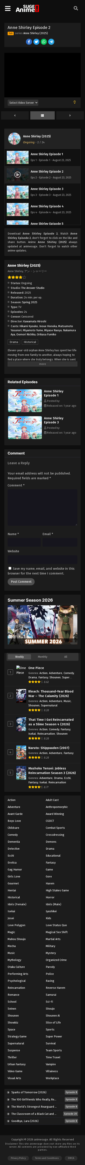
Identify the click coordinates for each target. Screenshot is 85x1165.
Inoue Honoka (48, 326)
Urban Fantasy (17, 1064)
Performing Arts (18, 973)
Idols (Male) (53, 904)
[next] (70, 115)
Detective (14, 848)
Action (43, 673)
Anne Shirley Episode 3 (53, 420)
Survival (51, 1043)
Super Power (54, 1036)
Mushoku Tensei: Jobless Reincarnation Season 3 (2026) (52, 770)
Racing (50, 980)
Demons (51, 841)
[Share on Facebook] (29, 42)
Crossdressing (55, 834)
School (12, 1001)
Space (11, 1029)
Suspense (14, 1050)
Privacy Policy (18, 1158)
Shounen (55, 677)
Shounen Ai (53, 1015)
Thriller (12, 1057)
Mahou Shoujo (17, 939)
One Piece (36, 668)
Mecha (12, 946)
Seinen (12, 1008)
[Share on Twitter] (36, 42)
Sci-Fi (49, 1001)
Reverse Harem (55, 987)
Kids (48, 918)
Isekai (32, 733)
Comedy (69, 673)
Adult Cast (52, 800)
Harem (50, 883)
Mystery (51, 953)
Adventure (55, 673)
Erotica (12, 862)
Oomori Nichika (26, 334)
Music (67, 701)
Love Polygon (16, 925)
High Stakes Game (57, 890)
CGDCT (50, 820)
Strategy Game (17, 1036)
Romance (13, 994)
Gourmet (13, 883)
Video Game (15, 1071)
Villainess (52, 1071)
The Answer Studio (32, 288)
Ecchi (67, 778)
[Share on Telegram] (51, 42)
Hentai (12, 890)
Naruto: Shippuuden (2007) (48, 748)
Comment (16, 485)
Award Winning (55, 814)
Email (47, 534)
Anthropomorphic (57, 807)
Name (13, 534)
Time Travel (53, 1057)
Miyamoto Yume (33, 330)
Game (49, 869)
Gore (49, 876)
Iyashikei (51, 911)
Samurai (51, 994)
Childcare (13, 827)
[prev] (15, 115)
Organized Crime (56, 960)
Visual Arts (14, 1078)
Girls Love (14, 876)
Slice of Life (53, 1022)
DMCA (71, 1158)
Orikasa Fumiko (46, 334)
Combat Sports (55, 827)
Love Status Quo (56, 925)
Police (50, 973)
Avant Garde (15, 814)
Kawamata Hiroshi (34, 321)
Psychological (17, 980)
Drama (14, 342)
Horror (50, 897)
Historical (30, 342)
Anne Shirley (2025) (35, 33)
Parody (50, 967)
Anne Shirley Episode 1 (53, 393)
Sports (50, 1029)
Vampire (51, 1064)
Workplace (52, 1078)
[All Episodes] (42, 115)
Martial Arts (53, 939)
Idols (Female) (17, 904)
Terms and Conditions (47, 1158)
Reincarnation (46, 733)
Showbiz (13, 1022)
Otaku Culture (16, 967)
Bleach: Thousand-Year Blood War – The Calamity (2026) (50, 693)
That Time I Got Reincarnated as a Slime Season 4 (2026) (51, 722)
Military (50, 946)
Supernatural (49, 705)
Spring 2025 (29, 302)
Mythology (14, 960)
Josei (11, 918)
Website (13, 551)
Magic (11, 932)
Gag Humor (15, 869)
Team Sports (54, 1050)
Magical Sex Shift (57, 932)
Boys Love (14, 820)
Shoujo (50, 1008)
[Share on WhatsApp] (44, 42)
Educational (53, 855)
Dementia (14, 841)
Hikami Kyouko (28, 326)
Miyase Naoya (53, 330)
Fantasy (43, 677)
